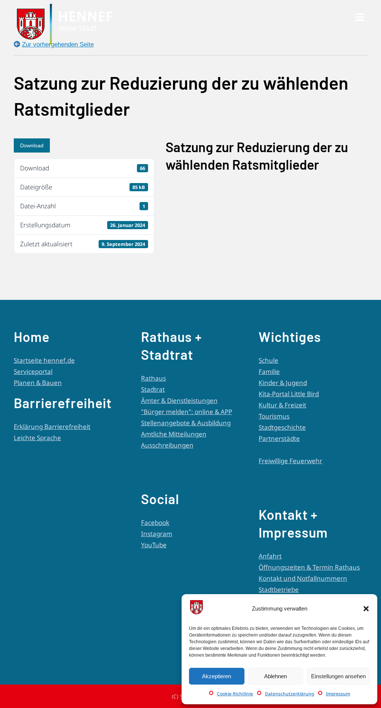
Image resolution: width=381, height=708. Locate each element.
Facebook (155, 522)
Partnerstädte (279, 438)
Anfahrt (270, 556)
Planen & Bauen (38, 382)
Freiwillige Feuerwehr (290, 460)
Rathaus (153, 378)
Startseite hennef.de (44, 360)
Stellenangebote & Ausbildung (186, 423)
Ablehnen (275, 676)
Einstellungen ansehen (338, 676)
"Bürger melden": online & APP (186, 411)
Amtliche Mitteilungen (173, 434)
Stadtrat (153, 389)
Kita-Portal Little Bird (289, 394)
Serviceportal (33, 371)
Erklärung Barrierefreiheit (52, 426)
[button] (366, 608)
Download (32, 145)
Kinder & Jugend (283, 382)
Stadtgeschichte (282, 427)
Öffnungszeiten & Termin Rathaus (309, 567)
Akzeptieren (216, 676)
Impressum (338, 694)
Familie (269, 371)
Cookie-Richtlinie (235, 694)
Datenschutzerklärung (289, 694)
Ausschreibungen (167, 445)
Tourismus (274, 416)
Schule (268, 360)
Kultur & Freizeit (282, 405)
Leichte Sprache (37, 437)
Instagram (156, 533)
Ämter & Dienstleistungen (179, 400)
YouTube (154, 545)
